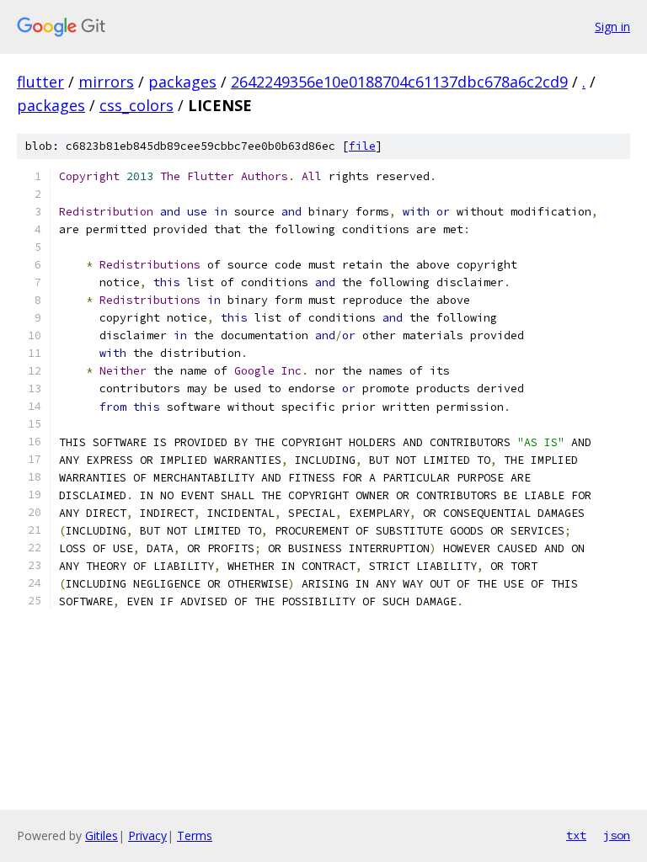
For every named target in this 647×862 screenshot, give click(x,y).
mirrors (106, 82)
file (362, 146)
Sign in (612, 27)
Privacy (147, 835)
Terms (194, 835)
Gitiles (101, 835)
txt (576, 835)
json (616, 835)
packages (182, 82)
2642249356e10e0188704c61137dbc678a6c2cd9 (399, 82)
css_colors (136, 105)
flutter (40, 82)
